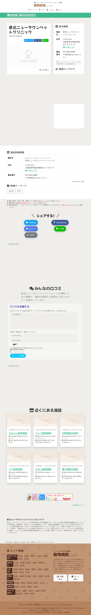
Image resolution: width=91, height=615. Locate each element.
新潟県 (46, 569)
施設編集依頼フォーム (27, 203)
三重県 (16, 576)
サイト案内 (77, 578)
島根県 (23, 583)
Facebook (61, 222)
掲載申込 (61, 578)
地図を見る (70, 47)
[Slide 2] (29, 67)
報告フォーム (43, 201)
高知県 (35, 587)
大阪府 (11, 191)
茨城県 (34, 562)
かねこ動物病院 (43, 469)
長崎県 (24, 591)
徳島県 (17, 587)
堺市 (19, 191)
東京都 (28, 562)
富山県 (21, 572)
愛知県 (40, 569)
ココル (54, 612)
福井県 (21, 569)
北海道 (20, 556)
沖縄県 (26, 593)
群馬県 (22, 565)
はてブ (32, 229)
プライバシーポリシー (64, 604)
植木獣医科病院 (70, 469)
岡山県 (29, 583)
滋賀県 (22, 576)
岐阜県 (27, 569)
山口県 (42, 583)
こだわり (51, 10)
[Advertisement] (68, 89)
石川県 (27, 572)
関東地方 (9, 564)
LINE (61, 229)
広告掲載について (78, 505)
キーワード (33, 10)
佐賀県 (18, 591)
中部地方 (9, 570)
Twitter (32, 222)
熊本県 (31, 591)
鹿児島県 (19, 593)
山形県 (39, 556)
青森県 (20, 559)
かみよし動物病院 (18, 433)
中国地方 (10, 583)
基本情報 (14, 15)
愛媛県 (29, 587)
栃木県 (16, 565)
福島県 (45, 556)
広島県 (35, 583)
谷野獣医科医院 (70, 433)
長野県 (15, 569)
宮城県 (26, 556)
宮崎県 (43, 591)
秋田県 (33, 556)
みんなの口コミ (29, 15)
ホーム (21, 604)
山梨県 (15, 572)
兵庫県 (41, 576)
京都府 (28, 576)
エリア (42, 10)
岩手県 (26, 559)
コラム (60, 10)
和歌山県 (17, 579)
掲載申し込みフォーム (68, 205)
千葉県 (22, 562)
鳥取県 (17, 583)
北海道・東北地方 (12, 557)
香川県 (23, 587)
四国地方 (10, 587)
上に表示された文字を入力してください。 (27, 348)
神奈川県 (42, 562)
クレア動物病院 (43, 433)
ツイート (29, 40)
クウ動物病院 (16, 469)
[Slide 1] (25, 67)
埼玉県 (16, 562)
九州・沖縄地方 (10, 592)
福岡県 (32, 593)
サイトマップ (51, 604)
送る (46, 40)
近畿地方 (9, 577)
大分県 (37, 591)
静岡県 (34, 569)
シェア (38, 40)
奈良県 (47, 576)
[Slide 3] (33, 67)
